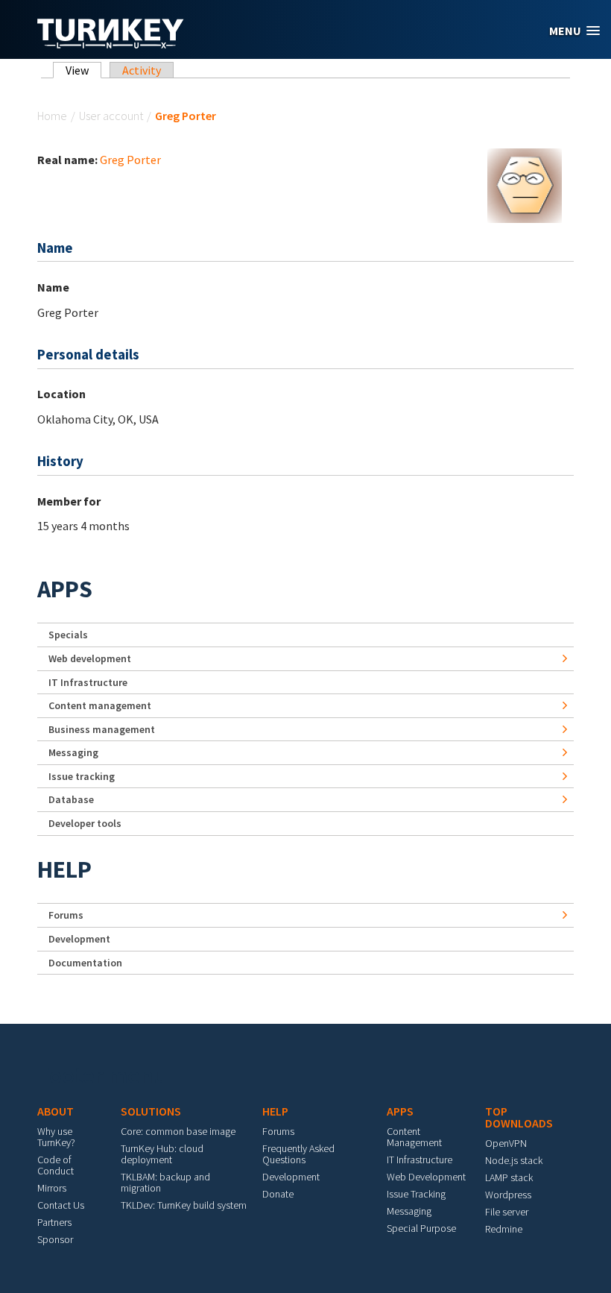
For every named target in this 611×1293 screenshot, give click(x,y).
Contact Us (60, 1205)
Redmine (503, 1229)
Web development (89, 658)
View (83, 70)
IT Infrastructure (87, 682)
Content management (99, 705)
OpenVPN (506, 1143)
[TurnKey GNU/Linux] (110, 44)
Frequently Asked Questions (298, 1154)
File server (506, 1211)
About (55, 1111)
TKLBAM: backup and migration (165, 1182)
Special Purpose (421, 1228)
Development (79, 939)
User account (111, 115)
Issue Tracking (416, 1194)
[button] (574, 31)
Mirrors (51, 1188)
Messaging (73, 752)
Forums (65, 915)
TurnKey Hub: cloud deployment (162, 1154)
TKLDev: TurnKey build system (184, 1205)
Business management (101, 729)
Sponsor (55, 1239)
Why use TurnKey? (56, 1136)
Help (64, 869)
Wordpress (508, 1194)
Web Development (426, 1176)
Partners (54, 1222)
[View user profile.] (524, 184)
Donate (278, 1194)
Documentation (85, 962)
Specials (68, 634)
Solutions (151, 1111)
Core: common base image (178, 1131)
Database (71, 799)
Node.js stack (513, 1160)
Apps (64, 589)
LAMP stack (509, 1177)
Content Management (414, 1136)
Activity (141, 70)
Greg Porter (130, 159)
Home (52, 115)
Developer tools (84, 823)
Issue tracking (81, 776)
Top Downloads (519, 1117)
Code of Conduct (55, 1165)
